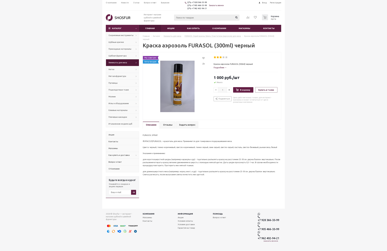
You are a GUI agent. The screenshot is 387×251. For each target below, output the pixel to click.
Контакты (269, 28)
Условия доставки (186, 224)
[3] (220, 57)
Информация (185, 214)
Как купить (193, 28)
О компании (219, 28)
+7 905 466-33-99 (199, 5)
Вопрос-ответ (219, 217)
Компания (148, 214)
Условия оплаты (185, 221)
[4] (223, 57)
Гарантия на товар (186, 228)
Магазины (244, 28)
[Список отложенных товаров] (255, 18)
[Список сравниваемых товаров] (248, 18)
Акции (170, 28)
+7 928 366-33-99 (199, 2)
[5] (226, 57)
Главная (150, 28)
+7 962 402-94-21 (199, 8)
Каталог (117, 28)
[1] (215, 57)
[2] (217, 57)
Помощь (218, 214)
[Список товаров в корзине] (270, 19)
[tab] (220, 67)
